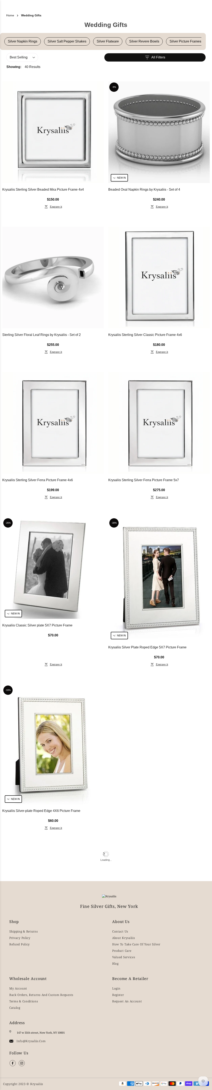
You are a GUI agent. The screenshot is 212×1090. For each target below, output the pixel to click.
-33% (8, 690)
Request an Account (127, 1001)
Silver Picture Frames (185, 41)
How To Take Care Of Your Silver (136, 944)
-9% (114, 87)
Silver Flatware (108, 41)
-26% (8, 523)
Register (118, 995)
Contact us (120, 931)
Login (116, 988)
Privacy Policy (19, 938)
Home (10, 15)
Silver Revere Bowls (144, 41)
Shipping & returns (23, 931)
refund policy (19, 944)
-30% (114, 523)
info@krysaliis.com (31, 1041)
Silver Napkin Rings (22, 41)
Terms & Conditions (23, 1001)
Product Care (121, 951)
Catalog (14, 1008)
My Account (18, 988)
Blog (115, 963)
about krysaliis (123, 938)
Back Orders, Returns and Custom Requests (41, 995)
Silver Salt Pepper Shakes (67, 41)
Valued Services (123, 957)
